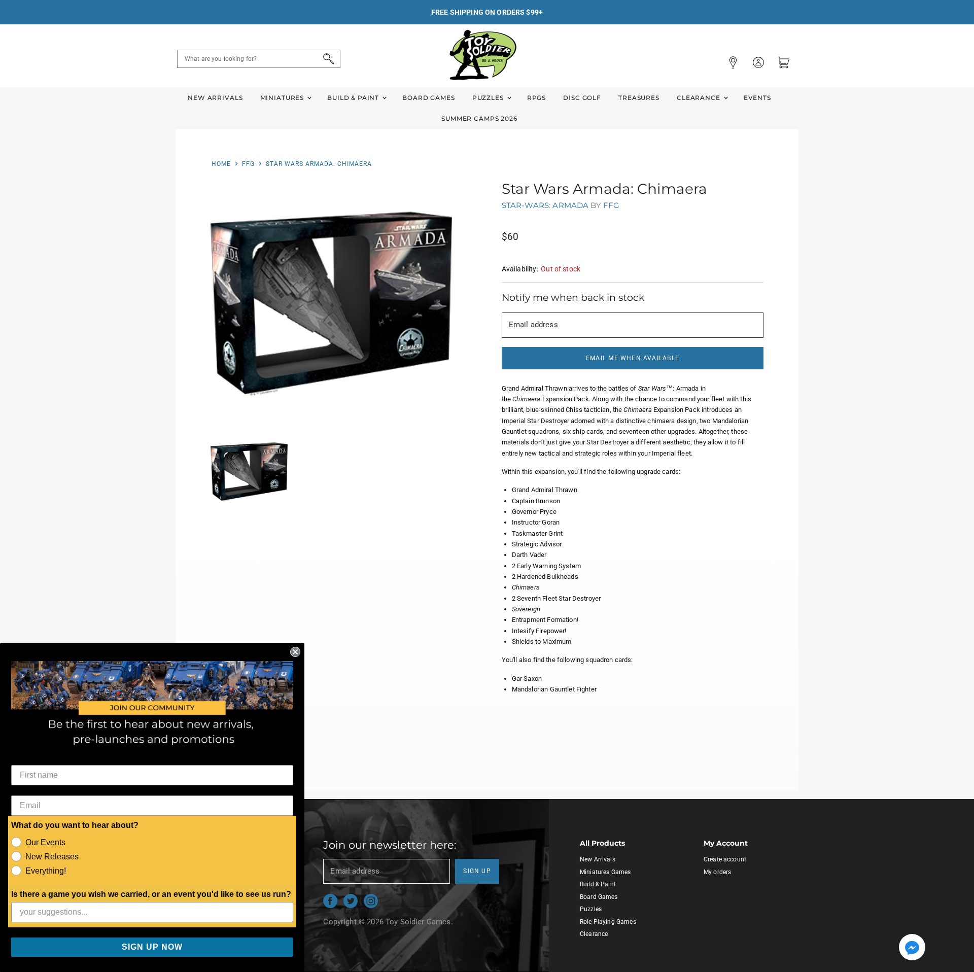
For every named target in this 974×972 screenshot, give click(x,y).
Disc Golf (582, 97)
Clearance (699, 97)
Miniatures (283, 97)
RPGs (536, 97)
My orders (717, 872)
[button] (912, 948)
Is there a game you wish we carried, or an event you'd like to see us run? (151, 894)
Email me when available (632, 358)
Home (221, 163)
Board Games (428, 97)
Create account (725, 859)
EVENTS (757, 97)
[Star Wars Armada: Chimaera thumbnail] (249, 472)
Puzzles (489, 97)
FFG (248, 163)
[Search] (327, 59)
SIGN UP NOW (152, 947)
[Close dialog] (295, 652)
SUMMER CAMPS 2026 (479, 118)
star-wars (525, 205)
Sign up (477, 871)
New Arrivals (215, 97)
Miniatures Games (605, 872)
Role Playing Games (608, 921)
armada (570, 205)
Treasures (638, 97)
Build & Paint (354, 97)
